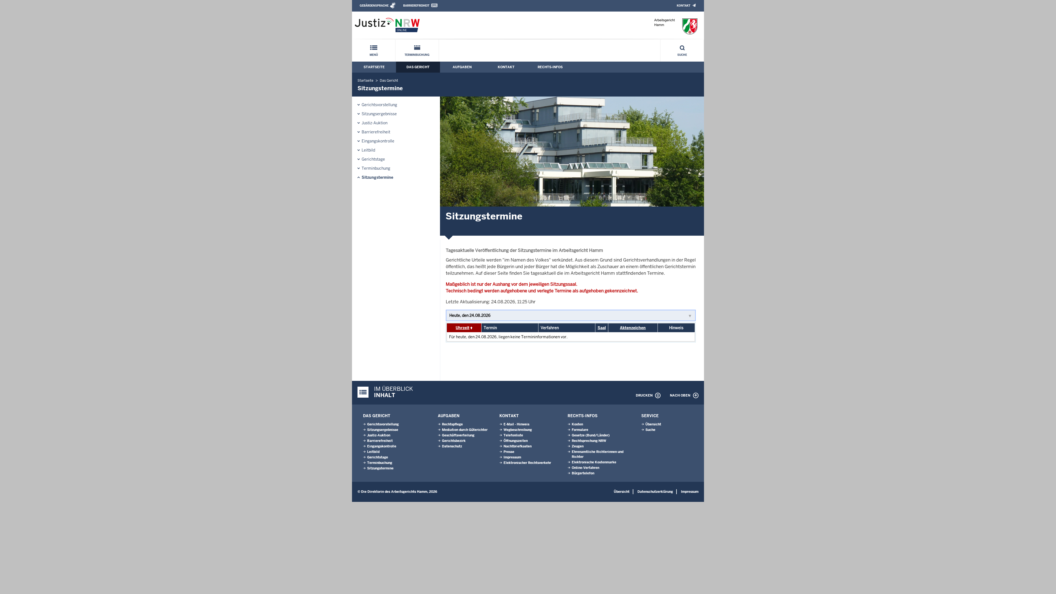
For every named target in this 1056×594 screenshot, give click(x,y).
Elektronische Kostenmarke (594, 462)
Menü (374, 55)
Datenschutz (452, 446)
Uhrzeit (462, 327)
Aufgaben (462, 67)
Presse (509, 452)
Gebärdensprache (374, 5)
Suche (682, 55)
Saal (602, 327)
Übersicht (653, 424)
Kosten (577, 424)
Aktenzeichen (633, 327)
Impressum (512, 457)
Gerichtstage (373, 159)
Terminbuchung (417, 55)
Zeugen (578, 446)
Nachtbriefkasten (518, 446)
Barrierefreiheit (416, 5)
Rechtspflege (452, 424)
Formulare (580, 430)
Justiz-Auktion (374, 122)
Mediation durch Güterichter (465, 430)
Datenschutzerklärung (655, 492)
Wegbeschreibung (518, 430)
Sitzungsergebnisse (379, 113)
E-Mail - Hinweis (516, 424)
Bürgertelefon (583, 473)
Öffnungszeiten (516, 441)
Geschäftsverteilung (458, 435)
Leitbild (368, 150)
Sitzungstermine (377, 177)
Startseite (374, 67)
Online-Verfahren (585, 468)
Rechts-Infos (550, 67)
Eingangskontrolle (378, 141)
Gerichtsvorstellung (379, 104)
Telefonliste (513, 435)
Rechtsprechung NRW (589, 441)
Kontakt (683, 5)
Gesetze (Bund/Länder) (591, 435)
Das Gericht (418, 67)
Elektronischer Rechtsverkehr (527, 463)
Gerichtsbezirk (454, 441)
